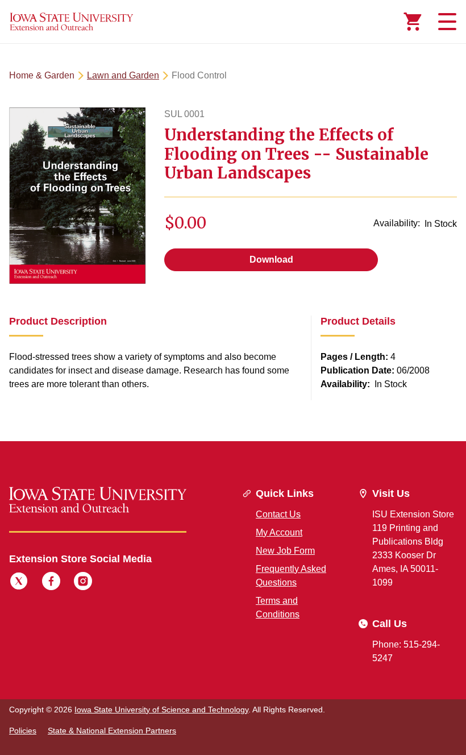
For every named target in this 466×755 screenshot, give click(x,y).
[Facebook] (51, 583)
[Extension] (71, 21)
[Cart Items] (412, 22)
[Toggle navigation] (445, 21)
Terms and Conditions (277, 607)
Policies (22, 730)
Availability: (396, 223)
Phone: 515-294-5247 (406, 651)
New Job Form (285, 550)
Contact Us (278, 514)
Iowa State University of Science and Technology (161, 709)
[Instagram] (83, 583)
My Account (279, 532)
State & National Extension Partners (112, 730)
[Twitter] (18, 583)
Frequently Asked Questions (291, 575)
